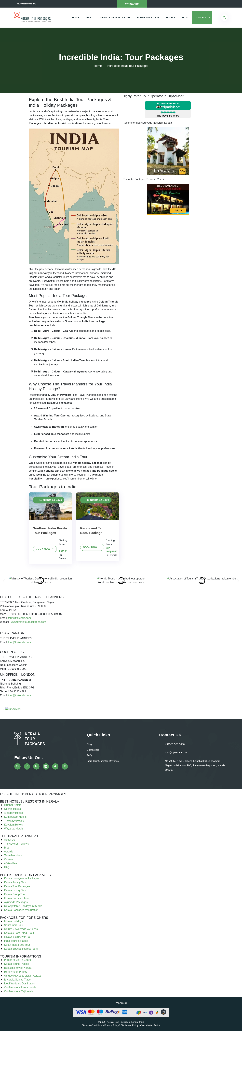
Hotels (170, 17)
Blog (185, 17)
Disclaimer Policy (129, 1025)
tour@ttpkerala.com (19, 618)
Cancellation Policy (150, 1025)
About (90, 17)
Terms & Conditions (92, 1025)
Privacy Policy (111, 1025)
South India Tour (148, 17)
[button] (4, 580)
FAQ (89, 755)
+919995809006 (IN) (26, 3)
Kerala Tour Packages (115, 17)
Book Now (43, 548)
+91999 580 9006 (175, 744)
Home (75, 17)
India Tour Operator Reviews (103, 761)
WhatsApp (132, 3)
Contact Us (202, 17)
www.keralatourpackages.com (28, 622)
